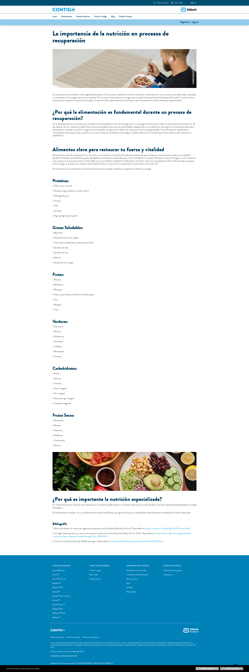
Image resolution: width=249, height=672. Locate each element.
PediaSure (57, 583)
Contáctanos (168, 574)
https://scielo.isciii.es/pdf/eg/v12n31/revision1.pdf (167, 528)
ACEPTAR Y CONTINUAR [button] (207, 669)
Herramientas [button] (66, 16)
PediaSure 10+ (58, 587)
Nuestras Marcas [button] (83, 16)
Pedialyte (56, 617)
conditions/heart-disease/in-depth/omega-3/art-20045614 (80, 536)
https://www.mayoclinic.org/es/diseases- (174, 533)
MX (192, 3)
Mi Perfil (129, 587)
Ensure (56, 574)
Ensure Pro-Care (59, 579)
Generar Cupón (95, 579)
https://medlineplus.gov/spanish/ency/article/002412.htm (136, 541)
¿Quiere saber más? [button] (231, 669)
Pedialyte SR (58, 609)
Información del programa (172, 570)
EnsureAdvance (59, 570)
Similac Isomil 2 (59, 604)
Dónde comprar (132, 579)
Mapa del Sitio (131, 592)
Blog (128, 583)
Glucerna (56, 592)
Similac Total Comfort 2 (62, 596)
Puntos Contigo (95, 570)
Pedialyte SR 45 (59, 613)
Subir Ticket (93, 574)
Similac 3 (56, 600)
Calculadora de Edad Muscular (137, 574)
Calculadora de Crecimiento (136, 570)
